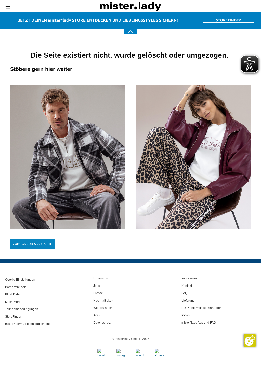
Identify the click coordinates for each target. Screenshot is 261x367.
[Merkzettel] (239, 6)
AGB (96, 315)
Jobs (96, 286)
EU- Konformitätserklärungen (201, 308)
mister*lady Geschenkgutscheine (28, 324)
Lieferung (188, 300)
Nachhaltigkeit (103, 300)
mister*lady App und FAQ (198, 322)
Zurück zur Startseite (32, 244)
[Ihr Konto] (220, 7)
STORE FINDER (228, 20)
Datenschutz (102, 322)
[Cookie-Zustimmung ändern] (250, 340)
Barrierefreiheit (15, 287)
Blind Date (12, 294)
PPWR (186, 315)
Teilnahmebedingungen (21, 309)
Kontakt (186, 286)
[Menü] (8, 6)
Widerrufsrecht (103, 308)
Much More (13, 302)
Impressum (189, 278)
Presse (98, 293)
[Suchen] (200, 6)
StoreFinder (13, 316)
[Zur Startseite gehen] (130, 6)
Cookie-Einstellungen (20, 279)
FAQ (184, 293)
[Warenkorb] (257, 6)
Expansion (100, 278)
